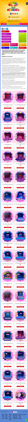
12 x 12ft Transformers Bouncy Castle (20, 204)
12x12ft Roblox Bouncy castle (20, 363)
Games (3, 44)
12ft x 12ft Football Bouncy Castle (20, 224)
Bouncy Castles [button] (21, 31)
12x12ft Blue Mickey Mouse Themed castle (20, 264)
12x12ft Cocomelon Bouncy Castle (20, 283)
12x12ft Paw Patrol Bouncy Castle (8, 343)
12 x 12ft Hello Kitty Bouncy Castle (20, 104)
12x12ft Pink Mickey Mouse (20, 343)
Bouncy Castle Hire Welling (20, 416)
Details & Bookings (7, 108)
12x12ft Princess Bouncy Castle (7, 363)
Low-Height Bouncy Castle (6, 41)
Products (4, 23)
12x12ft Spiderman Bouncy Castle (8, 383)
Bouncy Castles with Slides (6, 39)
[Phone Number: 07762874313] (14, 19)
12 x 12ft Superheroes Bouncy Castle (7, 204)
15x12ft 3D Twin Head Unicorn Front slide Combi (20, 403)
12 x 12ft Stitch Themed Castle (20, 184)
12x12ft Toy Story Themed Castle (8, 402)
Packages (12, 47)
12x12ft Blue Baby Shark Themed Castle (8, 244)
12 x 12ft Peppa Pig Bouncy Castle (8, 124)
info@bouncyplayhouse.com (15, 21)
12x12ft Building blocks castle (7, 283)
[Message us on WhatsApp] (17, 13)
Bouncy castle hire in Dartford (6, 416)
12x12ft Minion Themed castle (20, 323)
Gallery (21, 23)
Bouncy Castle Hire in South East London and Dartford (15, 416)
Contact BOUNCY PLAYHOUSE (14, 23)
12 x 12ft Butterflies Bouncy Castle (7, 104)
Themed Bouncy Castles (6, 36)
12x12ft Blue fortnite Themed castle (20, 243)
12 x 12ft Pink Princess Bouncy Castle (7, 184)
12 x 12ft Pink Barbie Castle (8, 144)
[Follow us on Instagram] (15, 13)
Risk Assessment (24, 23)
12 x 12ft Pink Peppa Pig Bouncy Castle (20, 164)
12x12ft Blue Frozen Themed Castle (7, 263)
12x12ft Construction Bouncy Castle (20, 303)
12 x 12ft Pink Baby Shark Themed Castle (20, 125)
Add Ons (3, 47)
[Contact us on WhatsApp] (26, 420)
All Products (4, 31)
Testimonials (8, 23)
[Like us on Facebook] (11, 13)
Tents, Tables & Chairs (21, 34)
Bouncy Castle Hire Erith (3, 416)
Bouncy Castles (4, 33)
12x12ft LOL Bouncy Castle (8, 323)
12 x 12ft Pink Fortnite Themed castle (20, 144)
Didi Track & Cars (21, 47)
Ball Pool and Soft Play (13, 45)
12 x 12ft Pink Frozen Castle (8, 164)
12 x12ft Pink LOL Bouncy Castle (7, 224)
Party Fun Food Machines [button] (21, 45)
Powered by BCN (25, 411)
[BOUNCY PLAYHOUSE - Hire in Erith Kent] (14, 6)
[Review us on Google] (13, 13)
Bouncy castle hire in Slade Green (10, 417)
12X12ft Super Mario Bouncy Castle (20, 383)
